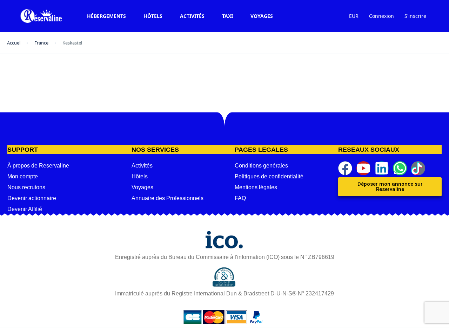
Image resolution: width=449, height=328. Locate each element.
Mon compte (22, 176)
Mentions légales (256, 187)
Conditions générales (261, 166)
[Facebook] (345, 168)
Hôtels (152, 16)
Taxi (227, 16)
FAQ (240, 198)
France (41, 43)
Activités (192, 16)
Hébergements (106, 16)
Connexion (381, 16)
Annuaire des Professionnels (167, 198)
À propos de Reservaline (38, 166)
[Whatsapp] (400, 168)
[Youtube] (363, 168)
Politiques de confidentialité (269, 176)
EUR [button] (353, 16)
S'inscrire (415, 16)
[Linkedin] (382, 168)
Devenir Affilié (24, 209)
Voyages (261, 16)
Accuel (13, 43)
